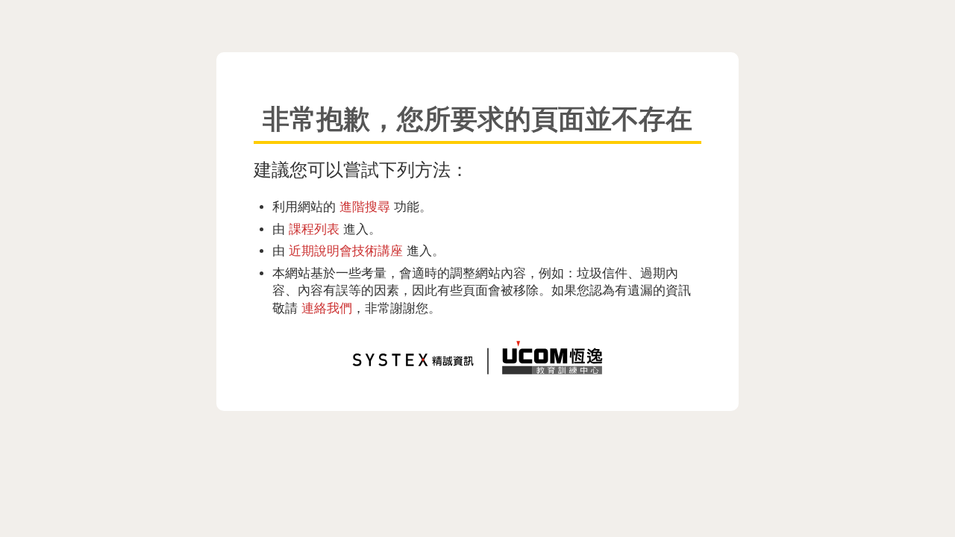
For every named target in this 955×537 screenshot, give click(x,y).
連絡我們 (326, 308)
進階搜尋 (364, 206)
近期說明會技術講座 (346, 250)
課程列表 (314, 229)
